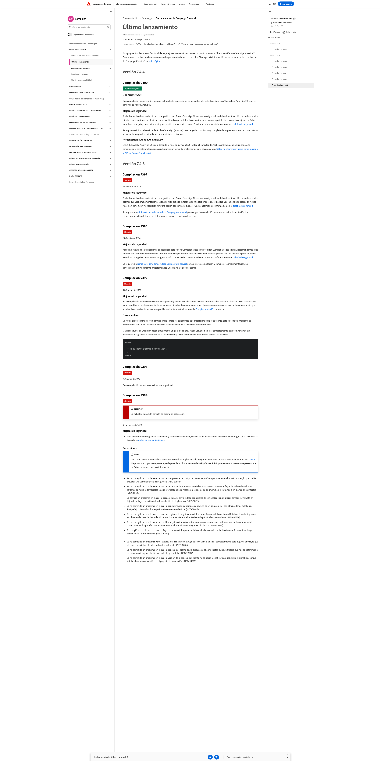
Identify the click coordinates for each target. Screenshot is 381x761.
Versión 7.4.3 (275, 55)
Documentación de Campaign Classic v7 (176, 18)
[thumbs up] (210, 757)
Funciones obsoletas (79, 74)
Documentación (130, 18)
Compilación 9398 (204, 309)
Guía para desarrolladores (81, 170)
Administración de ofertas (80, 140)
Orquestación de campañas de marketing (86, 99)
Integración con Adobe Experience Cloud (86, 129)
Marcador (276, 32)
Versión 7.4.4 (275, 43)
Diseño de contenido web (79, 117)
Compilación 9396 (279, 79)
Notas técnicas (75, 176)
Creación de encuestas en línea (82, 123)
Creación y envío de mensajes (81, 93)
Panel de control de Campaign (81, 182)
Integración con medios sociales (83, 152)
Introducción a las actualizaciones (85, 55)
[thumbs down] (216, 757)
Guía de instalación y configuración (84, 158)
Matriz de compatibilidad (81, 80)
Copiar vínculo (291, 32)
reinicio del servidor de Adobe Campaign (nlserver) (162, 212)
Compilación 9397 (279, 73)
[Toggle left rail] (111, 11)
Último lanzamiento (80, 61)
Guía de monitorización (79, 164)
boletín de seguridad (243, 124)
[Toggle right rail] (269, 11)
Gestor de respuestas (78, 105)
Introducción (75, 87)
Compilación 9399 (279, 61)
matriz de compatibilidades (151, 439)
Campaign (147, 18)
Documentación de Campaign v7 (83, 43)
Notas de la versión (77, 50)
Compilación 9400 (279, 49)
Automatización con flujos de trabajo (84, 134)
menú (252, 459)
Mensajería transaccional (80, 146)
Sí (275, 25)
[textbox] (89, 27)
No (282, 25)
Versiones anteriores (80, 68)
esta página (154, 61)
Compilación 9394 (280, 85)
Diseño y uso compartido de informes (85, 111)
